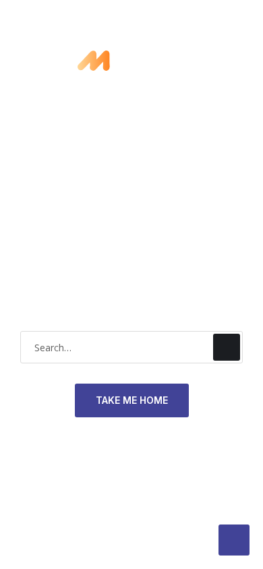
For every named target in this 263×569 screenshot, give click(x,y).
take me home (132, 400)
